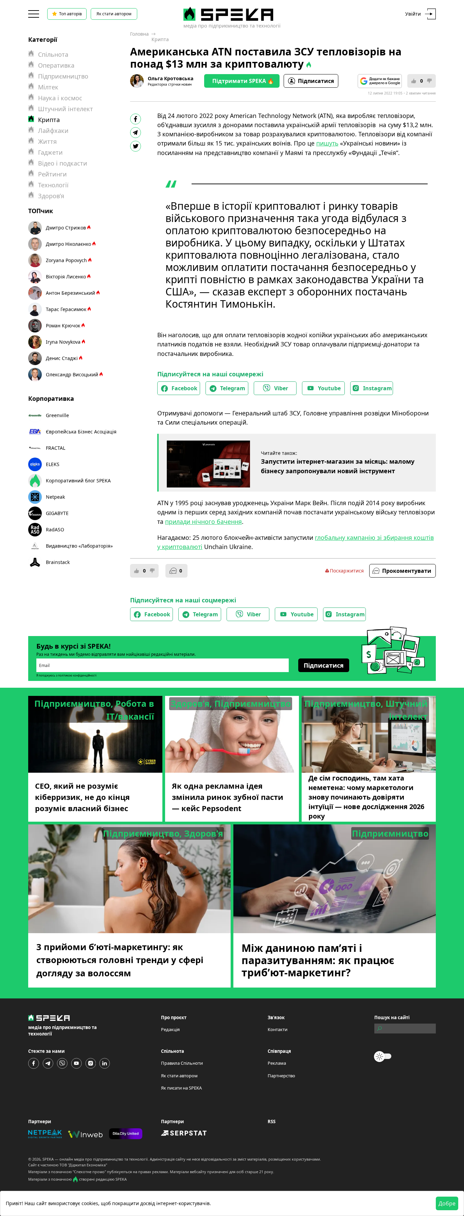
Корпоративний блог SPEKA (78, 480)
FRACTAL (55, 448)
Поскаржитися (347, 570)
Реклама (277, 1063)
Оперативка (56, 65)
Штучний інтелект (65, 109)
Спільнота (53, 54)
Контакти (277, 1029)
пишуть (327, 143)
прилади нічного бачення (203, 521)
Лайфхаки (53, 130)
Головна (139, 34)
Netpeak (55, 497)
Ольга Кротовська (170, 78)
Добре (447, 1203)
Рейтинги (52, 174)
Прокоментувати (406, 571)
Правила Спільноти (182, 1063)
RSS (271, 1121)
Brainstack (58, 562)
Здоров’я (51, 196)
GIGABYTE (57, 513)
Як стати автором (113, 14)
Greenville (57, 415)
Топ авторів (70, 14)
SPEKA (48, 1159)
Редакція (170, 1029)
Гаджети (50, 152)
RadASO (55, 529)
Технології (53, 185)
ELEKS (52, 464)
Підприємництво (63, 76)
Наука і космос (60, 98)
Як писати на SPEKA (181, 1088)
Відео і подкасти (62, 163)
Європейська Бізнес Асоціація (81, 431)
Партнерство (281, 1076)
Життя (47, 141)
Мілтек (48, 87)
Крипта (160, 39)
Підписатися (316, 81)
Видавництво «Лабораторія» (79, 546)
